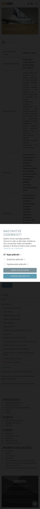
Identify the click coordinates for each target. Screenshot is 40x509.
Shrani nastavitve (20, 276)
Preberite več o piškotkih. (13, 248)
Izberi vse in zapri (20, 270)
